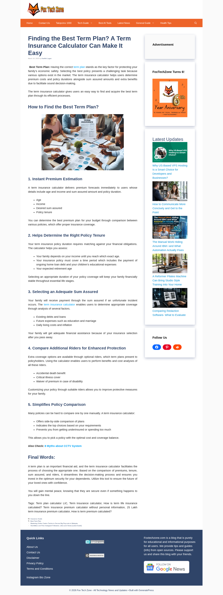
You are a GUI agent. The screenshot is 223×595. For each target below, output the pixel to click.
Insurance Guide (36, 519)
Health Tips (165, 23)
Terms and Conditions (40, 568)
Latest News (124, 23)
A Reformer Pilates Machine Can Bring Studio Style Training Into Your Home (169, 280)
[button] (92, 23)
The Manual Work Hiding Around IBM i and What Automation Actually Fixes (168, 246)
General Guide (143, 23)
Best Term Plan (35, 521)
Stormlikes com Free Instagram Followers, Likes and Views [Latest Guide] (56, 525)
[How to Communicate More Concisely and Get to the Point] (169, 191)
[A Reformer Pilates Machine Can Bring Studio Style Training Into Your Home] (169, 264)
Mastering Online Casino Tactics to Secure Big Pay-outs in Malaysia (54, 523)
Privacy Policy (35, 563)
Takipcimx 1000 (63, 23)
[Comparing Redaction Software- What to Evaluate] (169, 298)
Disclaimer (33, 557)
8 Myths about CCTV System (63, 446)
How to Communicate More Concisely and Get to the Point (169, 208)
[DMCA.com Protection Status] (94, 542)
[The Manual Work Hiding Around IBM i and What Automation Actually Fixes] (169, 228)
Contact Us (44, 23)
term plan (79, 67)
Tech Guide (83, 23)
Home (30, 23)
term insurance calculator (59, 304)
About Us (32, 546)
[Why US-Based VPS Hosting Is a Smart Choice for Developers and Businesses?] (169, 153)
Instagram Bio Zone (38, 577)
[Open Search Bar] (195, 23)
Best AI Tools (105, 23)
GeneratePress (146, 590)
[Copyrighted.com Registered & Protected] (94, 556)
